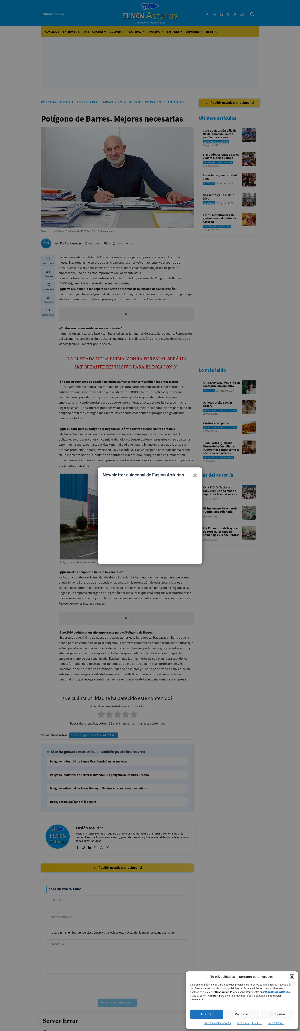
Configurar (277, 1014)
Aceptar (207, 1014)
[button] (292, 977)
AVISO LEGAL (276, 1023)
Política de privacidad (249, 1023)
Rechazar (242, 1014)
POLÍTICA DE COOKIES (217, 1023)
